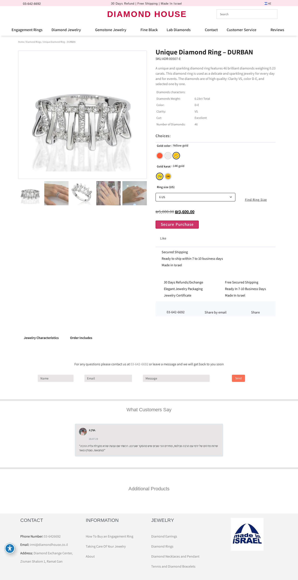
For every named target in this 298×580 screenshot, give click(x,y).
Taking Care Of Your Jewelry (106, 546)
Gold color (164, 145)
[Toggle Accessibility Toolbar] (10, 548)
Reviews (277, 29)
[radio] (159, 155)
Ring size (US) (166, 187)
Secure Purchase (177, 224)
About (90, 556)
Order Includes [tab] (81, 338)
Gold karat (164, 166)
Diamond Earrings (164, 536)
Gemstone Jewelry (110, 29)
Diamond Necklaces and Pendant (175, 556)
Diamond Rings (33, 41)
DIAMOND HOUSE (147, 14)
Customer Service (241, 29)
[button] (215, 306)
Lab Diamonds (179, 29)
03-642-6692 (139, 364)
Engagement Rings (27, 29)
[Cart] (41, 14)
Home (21, 41)
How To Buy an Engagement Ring (109, 536)
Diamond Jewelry (66, 29)
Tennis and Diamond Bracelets (173, 566)
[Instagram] (32, 14)
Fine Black (149, 29)
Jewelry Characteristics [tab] (41, 338)
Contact (211, 29)
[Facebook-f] (24, 14)
